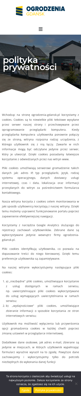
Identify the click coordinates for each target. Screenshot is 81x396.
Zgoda (25, 390)
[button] (40, 29)
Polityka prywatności (48, 390)
